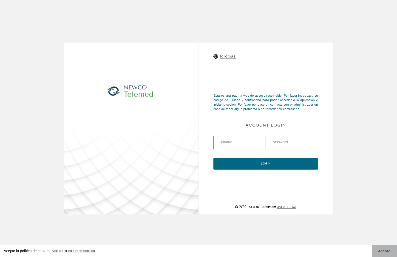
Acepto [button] (384, 251)
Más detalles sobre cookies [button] (73, 250)
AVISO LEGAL (286, 207)
